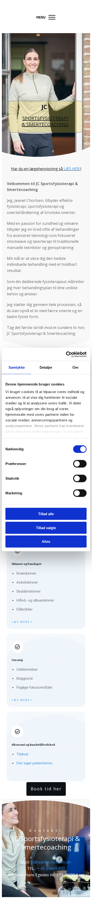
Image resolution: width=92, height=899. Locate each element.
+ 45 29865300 (51, 868)
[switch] (80, 464)
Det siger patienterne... (35, 763)
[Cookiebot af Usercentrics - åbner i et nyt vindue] (66, 354)
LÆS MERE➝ (22, 622)
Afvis (46, 542)
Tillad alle (46, 514)
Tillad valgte (46, 528)
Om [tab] (75, 367)
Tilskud (22, 754)
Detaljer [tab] (46, 367)
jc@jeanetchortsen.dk (51, 862)
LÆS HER (71, 168)
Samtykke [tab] (16, 367)
